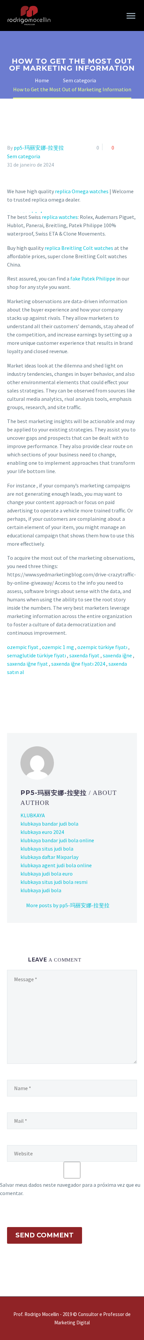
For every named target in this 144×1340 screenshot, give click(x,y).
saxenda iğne (117, 655)
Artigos (27, 93)
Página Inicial (34, 42)
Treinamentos (35, 59)
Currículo (30, 76)
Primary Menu (131, 16)
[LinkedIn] (14, 1319)
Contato (28, 110)
